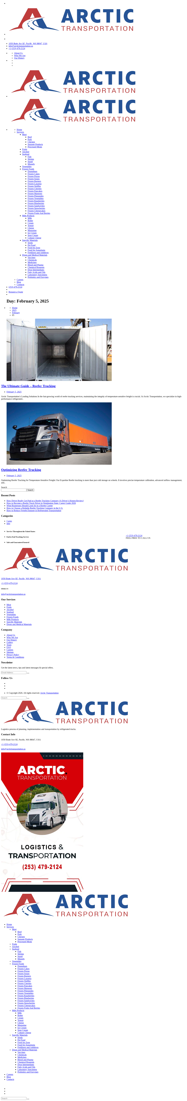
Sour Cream (33, 235)
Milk (30, 218)
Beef (30, 137)
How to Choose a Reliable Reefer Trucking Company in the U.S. (35, 508)
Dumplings (32, 171)
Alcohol (25, 152)
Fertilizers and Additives (38, 252)
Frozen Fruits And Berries (39, 213)
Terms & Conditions (15, 657)
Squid (30, 161)
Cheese (31, 228)
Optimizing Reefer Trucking (21, 470)
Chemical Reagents (36, 267)
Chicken (31, 142)
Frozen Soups (34, 179)
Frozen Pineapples (36, 196)
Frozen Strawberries (36, 208)
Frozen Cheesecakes (36, 211)
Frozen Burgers (34, 181)
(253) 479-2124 (15, 287)
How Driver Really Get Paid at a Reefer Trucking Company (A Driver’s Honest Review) (45, 501)
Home (19, 129)
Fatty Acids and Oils (36, 272)
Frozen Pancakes (35, 191)
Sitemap (10, 652)
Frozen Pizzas (34, 176)
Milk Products (28, 216)
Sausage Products (35, 144)
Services (20, 132)
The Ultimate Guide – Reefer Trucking (28, 386)
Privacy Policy (13, 655)
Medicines (32, 262)
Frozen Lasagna (34, 184)
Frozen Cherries (34, 188)
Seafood (25, 154)
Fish (29, 156)
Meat (24, 134)
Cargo (9, 521)
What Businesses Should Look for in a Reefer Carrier (30, 505)
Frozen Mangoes (35, 193)
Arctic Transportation (49, 693)
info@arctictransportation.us (21, 46)
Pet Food (31, 245)
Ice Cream (32, 233)
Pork (30, 139)
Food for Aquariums (36, 250)
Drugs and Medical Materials (34, 255)
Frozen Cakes (34, 174)
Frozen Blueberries (36, 203)
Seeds (30, 243)
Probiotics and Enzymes (38, 277)
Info (8, 523)
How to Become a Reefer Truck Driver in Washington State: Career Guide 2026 (41, 503)
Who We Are (19, 55)
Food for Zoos (34, 247)
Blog (19, 282)
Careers (20, 279)
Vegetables (26, 166)
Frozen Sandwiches (36, 206)
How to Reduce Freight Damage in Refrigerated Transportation (34, 510)
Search (4, 487)
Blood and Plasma (35, 265)
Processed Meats (35, 147)
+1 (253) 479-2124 (17, 48)
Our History (19, 58)
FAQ (9, 647)
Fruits (24, 149)
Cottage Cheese (34, 238)
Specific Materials (30, 240)
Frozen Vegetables (36, 198)
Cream (30, 223)
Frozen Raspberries (36, 201)
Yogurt (31, 225)
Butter (30, 220)
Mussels (31, 164)
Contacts (20, 284)
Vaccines (31, 257)
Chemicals (32, 260)
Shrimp (31, 159)
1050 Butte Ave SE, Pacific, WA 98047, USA (28, 43)
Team (9, 645)
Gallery (10, 642)
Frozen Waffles (34, 186)
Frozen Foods (28, 169)
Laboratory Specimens (37, 275)
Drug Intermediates (36, 270)
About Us (18, 53)
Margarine (32, 230)
